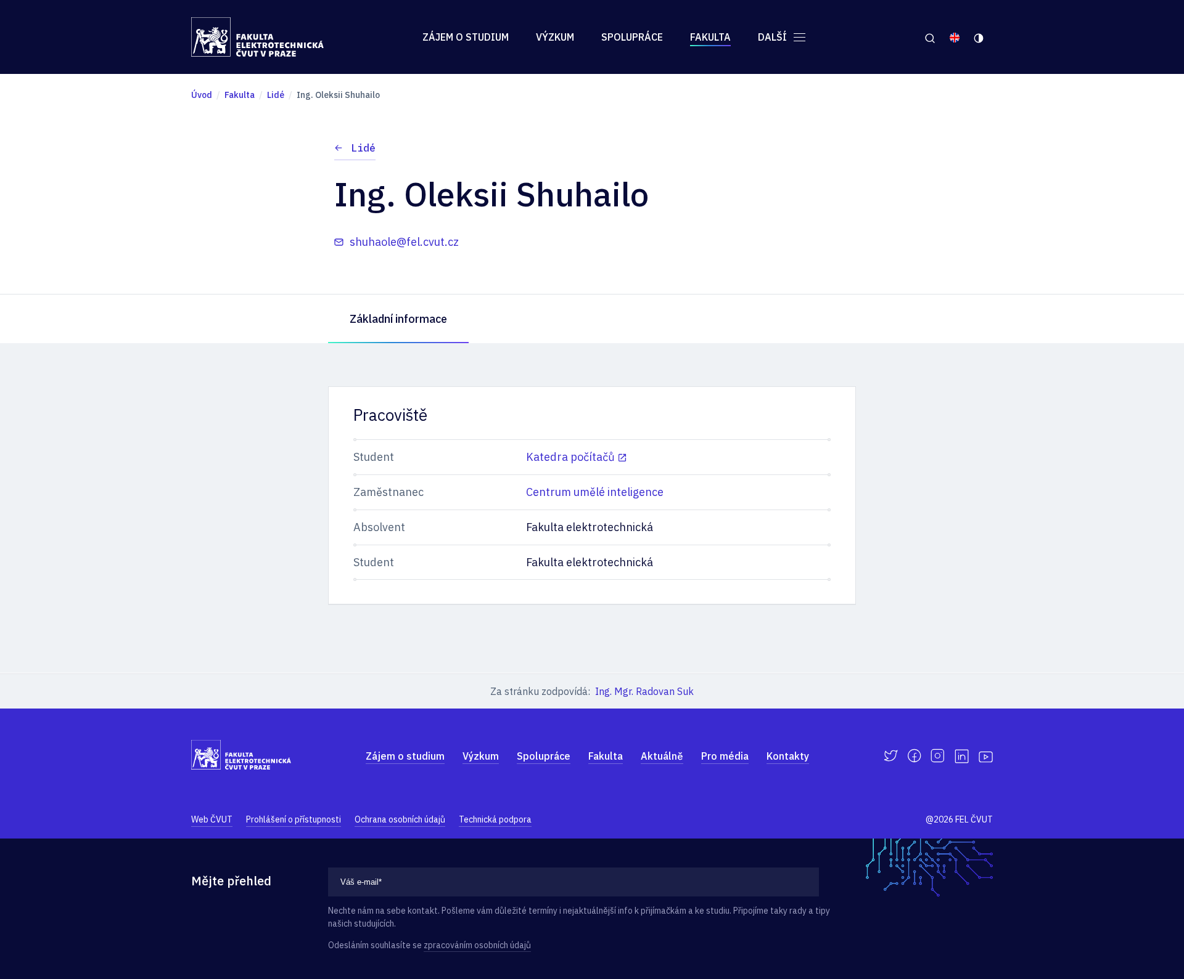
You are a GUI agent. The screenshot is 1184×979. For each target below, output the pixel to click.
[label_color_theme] (979, 37)
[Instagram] (938, 756)
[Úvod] (257, 37)
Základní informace (398, 319)
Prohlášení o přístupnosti (293, 819)
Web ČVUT (211, 819)
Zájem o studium (465, 37)
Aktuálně (662, 756)
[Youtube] (986, 756)
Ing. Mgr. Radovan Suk (644, 691)
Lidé (363, 148)
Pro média (725, 756)
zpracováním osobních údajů (477, 945)
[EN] (955, 37)
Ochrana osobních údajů (400, 819)
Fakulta (710, 37)
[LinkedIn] (961, 756)
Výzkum (555, 37)
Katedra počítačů (570, 457)
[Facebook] (914, 756)
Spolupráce (632, 37)
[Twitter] (891, 756)
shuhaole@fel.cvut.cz (404, 242)
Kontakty (788, 756)
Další (773, 37)
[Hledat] (929, 37)
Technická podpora (495, 819)
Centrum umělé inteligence (595, 492)
